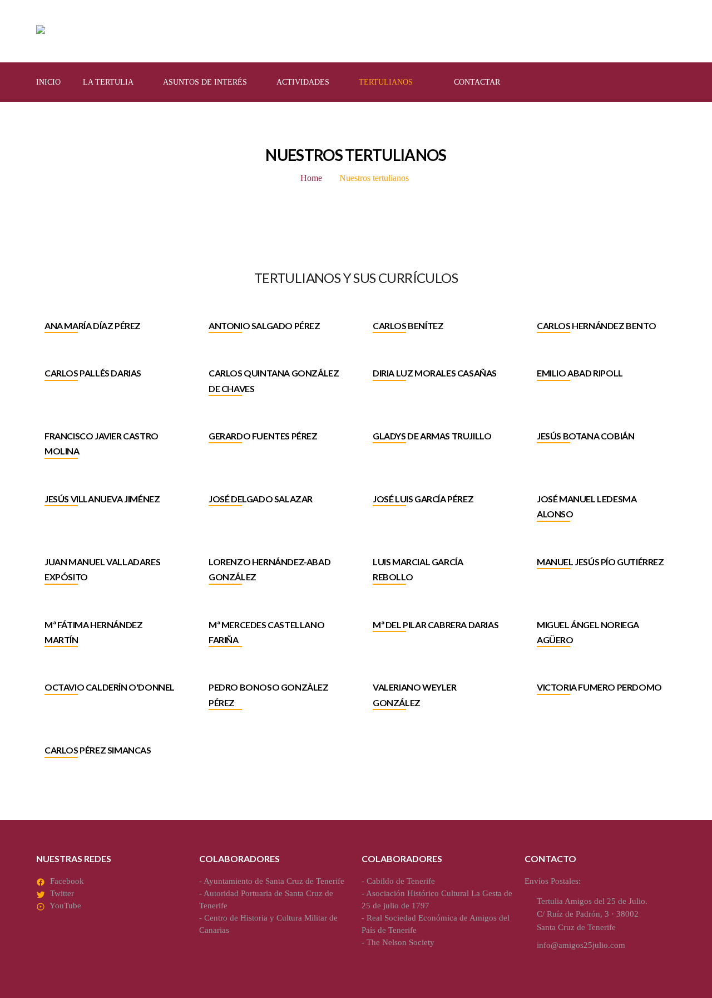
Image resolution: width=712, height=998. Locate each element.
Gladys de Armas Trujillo (432, 435)
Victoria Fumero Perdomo (599, 687)
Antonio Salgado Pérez (264, 325)
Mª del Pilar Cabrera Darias (435, 624)
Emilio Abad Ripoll (580, 373)
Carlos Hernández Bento (596, 325)
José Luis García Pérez (423, 498)
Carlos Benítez (408, 325)
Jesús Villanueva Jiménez (102, 498)
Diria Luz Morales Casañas (435, 373)
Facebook (67, 881)
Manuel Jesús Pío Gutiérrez (600, 561)
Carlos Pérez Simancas (97, 750)
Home (311, 178)
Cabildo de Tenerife (401, 881)
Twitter (62, 893)
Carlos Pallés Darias (92, 373)
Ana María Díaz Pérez (92, 325)
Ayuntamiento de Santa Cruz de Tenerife (274, 881)
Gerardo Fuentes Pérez (263, 435)
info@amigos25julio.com (581, 945)
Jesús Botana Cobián (585, 435)
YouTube (65, 905)
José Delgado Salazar (261, 498)
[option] (110, 332)
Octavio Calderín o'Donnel (109, 687)
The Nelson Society (400, 942)
